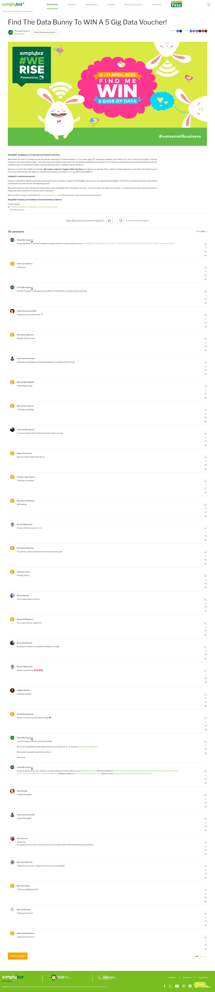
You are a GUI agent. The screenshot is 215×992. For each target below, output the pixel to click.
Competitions (17, 11)
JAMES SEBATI (23, 690)
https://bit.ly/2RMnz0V (88, 747)
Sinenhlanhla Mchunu (49, 773)
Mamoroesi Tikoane (25, 406)
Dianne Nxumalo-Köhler (149, 243)
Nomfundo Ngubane (25, 335)
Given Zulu (78, 773)
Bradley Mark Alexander (105, 243)
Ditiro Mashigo (88, 243)
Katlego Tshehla (120, 773)
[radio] (109, 221)
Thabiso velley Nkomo (26, 477)
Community (6, 11)
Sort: (201, 231)
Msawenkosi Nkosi (165, 771)
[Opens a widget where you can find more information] (200, 985)
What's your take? (17, 956)
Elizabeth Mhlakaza (25, 619)
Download (20, 210)
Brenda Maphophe (24, 524)
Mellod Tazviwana (24, 453)
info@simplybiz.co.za (49, 195)
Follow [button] (36, 32)
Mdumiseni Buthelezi (25, 501)
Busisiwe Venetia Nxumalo (127, 243)
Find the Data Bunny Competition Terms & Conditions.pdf (33, 207)
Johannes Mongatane (26, 430)
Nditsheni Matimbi (24, 862)
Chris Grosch (22, 838)
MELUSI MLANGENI (25, 382)
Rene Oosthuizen (119, 771)
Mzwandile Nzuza (134, 773)
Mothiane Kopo (150, 771)
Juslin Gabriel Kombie (26, 358)
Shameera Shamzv (167, 243)
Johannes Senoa (23, 572)
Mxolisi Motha (23, 596)
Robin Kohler (147, 773)
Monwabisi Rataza (24, 643)
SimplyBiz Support (22, 31)
